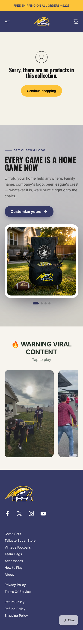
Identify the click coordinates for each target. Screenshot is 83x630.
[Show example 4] (49, 303)
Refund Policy (15, 609)
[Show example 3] (45, 303)
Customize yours (26, 211)
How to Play (14, 567)
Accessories (14, 561)
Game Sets (13, 534)
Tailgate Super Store (20, 540)
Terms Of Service (18, 592)
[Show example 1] (36, 303)
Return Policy (14, 602)
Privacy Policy (15, 585)
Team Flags (13, 554)
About (9, 574)
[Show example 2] (42, 303)
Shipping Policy (16, 615)
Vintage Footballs (18, 547)
